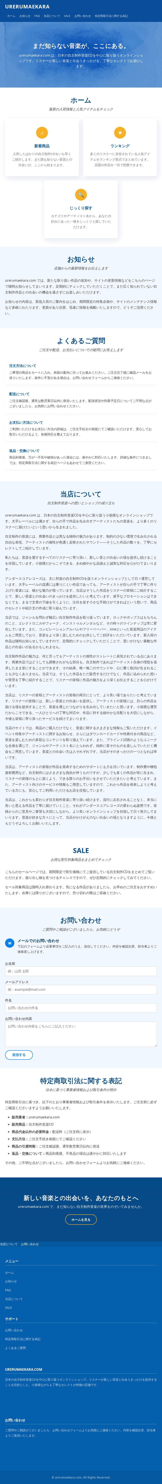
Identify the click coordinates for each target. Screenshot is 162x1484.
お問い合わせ (82, 16)
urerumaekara (27, 6)
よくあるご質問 (15, 1348)
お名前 (10, 963)
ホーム (11, 16)
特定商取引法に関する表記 (111, 16)
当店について (52, 16)
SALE (67, 16)
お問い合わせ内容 (18, 1018)
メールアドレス (17, 982)
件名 (8, 1000)
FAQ (37, 16)
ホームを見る (81, 1219)
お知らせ (24, 16)
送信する (19, 1055)
